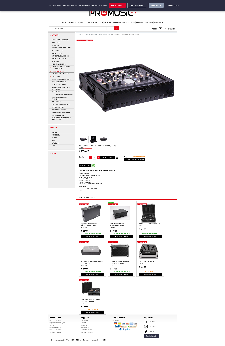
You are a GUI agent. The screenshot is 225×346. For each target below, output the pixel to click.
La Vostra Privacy (55, 327)
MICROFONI (116, 22)
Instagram (152, 326)
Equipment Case (105, 34)
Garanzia (52, 325)
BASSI (133, 22)
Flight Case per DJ (93, 34)
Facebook (152, 322)
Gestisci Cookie (151, 336)
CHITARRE (125, 22)
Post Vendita (85, 327)
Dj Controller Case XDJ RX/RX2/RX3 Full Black (89, 224)
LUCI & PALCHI (92, 22)
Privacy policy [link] (173, 5)
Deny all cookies (137, 5)
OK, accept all (117, 5)
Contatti (83, 323)
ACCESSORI (149, 22)
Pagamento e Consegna (57, 323)
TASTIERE (107, 22)
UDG (140, 226)
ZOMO (81, 148)
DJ (78, 22)
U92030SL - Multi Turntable (149, 224)
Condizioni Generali (55, 332)
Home (64, 22)
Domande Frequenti (87, 332)
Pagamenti (115, 320)
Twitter (151, 331)
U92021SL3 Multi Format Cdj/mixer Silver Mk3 (119, 262)
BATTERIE (139, 22)
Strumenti (158, 22)
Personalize (156, 5)
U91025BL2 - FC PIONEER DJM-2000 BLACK (90, 300)
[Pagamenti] (126, 326)
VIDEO (101, 22)
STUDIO (83, 22)
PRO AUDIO (72, 22)
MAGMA (84, 227)
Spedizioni (84, 325)
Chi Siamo (84, 320)
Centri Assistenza (86, 330)
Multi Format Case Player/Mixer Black (117, 224)
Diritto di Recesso (55, 330)
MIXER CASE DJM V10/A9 (148, 262)
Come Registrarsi (55, 320)
